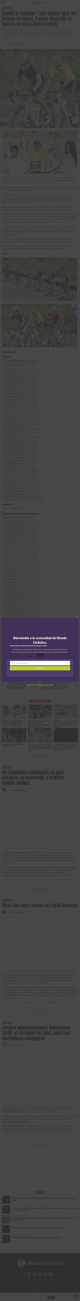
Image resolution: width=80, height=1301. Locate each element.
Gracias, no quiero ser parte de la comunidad (40, 685)
